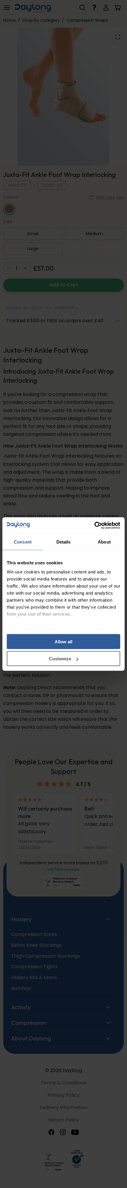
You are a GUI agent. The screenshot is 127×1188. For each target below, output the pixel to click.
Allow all (63, 641)
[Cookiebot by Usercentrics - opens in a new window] (94, 525)
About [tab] (104, 541)
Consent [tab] (23, 541)
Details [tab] (63, 541)
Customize (60, 658)
